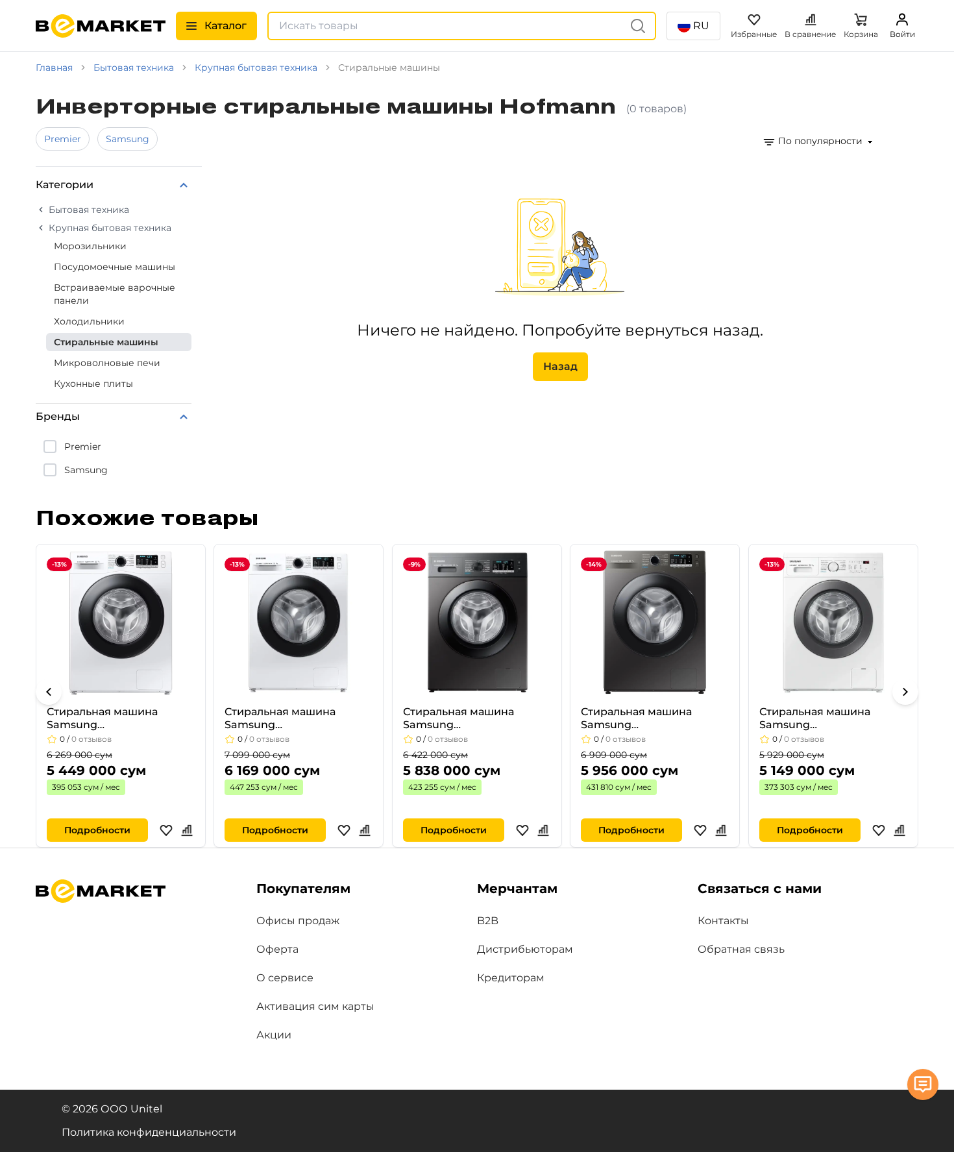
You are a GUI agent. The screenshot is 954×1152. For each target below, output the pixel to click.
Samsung (127, 139)
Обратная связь (741, 949)
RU (701, 25)
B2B (487, 920)
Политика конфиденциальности (149, 1132)
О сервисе (284, 978)
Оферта (277, 949)
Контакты (723, 920)
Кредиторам (510, 978)
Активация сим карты (315, 1006)
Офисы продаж (297, 920)
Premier (62, 139)
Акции (273, 1035)
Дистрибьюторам (525, 949)
